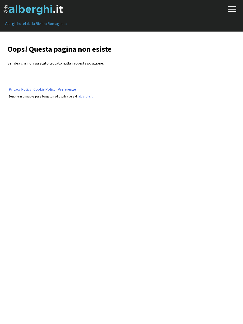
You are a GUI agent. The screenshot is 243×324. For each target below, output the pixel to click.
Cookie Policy (44, 89)
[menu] (231, 8)
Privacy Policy (20, 89)
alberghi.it (85, 96)
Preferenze (67, 89)
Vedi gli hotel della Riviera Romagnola (36, 23)
